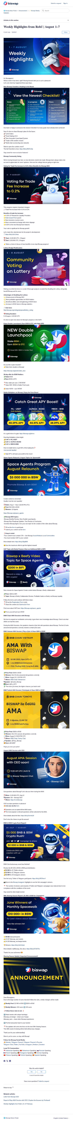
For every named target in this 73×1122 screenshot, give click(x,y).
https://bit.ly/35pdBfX (21, 541)
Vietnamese (26, 1050)
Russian (41, 1050)
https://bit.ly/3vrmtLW (27, 815)
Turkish (23, 1055)
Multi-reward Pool (10, 218)
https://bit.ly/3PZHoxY (39, 878)
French (8, 1053)
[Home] (11, 3)
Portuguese (23, 1053)
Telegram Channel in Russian (33, 1042)
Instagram (29, 1044)
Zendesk (42, 1044)
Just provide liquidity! (10, 450)
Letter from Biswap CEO (11, 1097)
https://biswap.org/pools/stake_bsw (14, 371)
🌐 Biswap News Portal (10, 10)
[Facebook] (4, 1061)
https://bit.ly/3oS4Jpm (18, 945)
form (13, 527)
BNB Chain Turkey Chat (17, 738)
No (41, 1071)
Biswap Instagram (18, 882)
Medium (35, 1044)
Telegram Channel (17, 1042)
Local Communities (48, 535)
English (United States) (61, 1118)
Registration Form (17, 602)
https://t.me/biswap (16, 800)
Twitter (16, 1044)
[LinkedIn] (10, 1061)
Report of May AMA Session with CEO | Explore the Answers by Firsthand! (27, 1100)
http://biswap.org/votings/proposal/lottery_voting (18, 310)
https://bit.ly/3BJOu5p (26, 149)
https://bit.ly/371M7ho (33, 949)
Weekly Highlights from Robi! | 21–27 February (18, 1104)
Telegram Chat (8, 1044)
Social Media (37, 535)
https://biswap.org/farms (26, 433)
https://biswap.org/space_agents (14, 513)
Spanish (37, 1055)
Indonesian (9, 1050)
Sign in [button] (65, 3)
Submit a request (56, 3)
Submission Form (24, 604)
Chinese (8, 1055)
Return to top (8, 1087)
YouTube (21, 1044)
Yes (32, 1071)
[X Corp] (7, 1061)
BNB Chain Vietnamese (17, 679)
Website (7, 1042)
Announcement (23, 10)
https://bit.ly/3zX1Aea (12, 234)
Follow (65, 32)
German (39, 1053)
